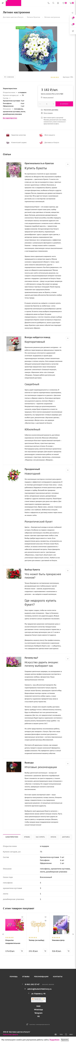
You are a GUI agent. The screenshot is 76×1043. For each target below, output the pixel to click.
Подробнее (54, 1040)
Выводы (29, 762)
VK (38, 1016)
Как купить (40, 837)
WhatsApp (38, 1009)
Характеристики (11, 837)
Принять (64, 1040)
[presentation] (3, 934)
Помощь (14, 977)
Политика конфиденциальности (39, 1024)
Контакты (57, 977)
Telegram (38, 1013)
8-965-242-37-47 (32, 984)
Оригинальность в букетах (39, 163)
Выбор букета (32, 569)
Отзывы (27, 837)
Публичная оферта (10, 1034)
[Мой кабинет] (58, 3)
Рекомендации (41, 977)
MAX (38, 1006)
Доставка (66, 837)
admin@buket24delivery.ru (39, 989)
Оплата (53, 837)
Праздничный (32, 469)
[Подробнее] (68, 164)
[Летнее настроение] (38, 48)
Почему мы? (31, 657)
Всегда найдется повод (37, 337)
